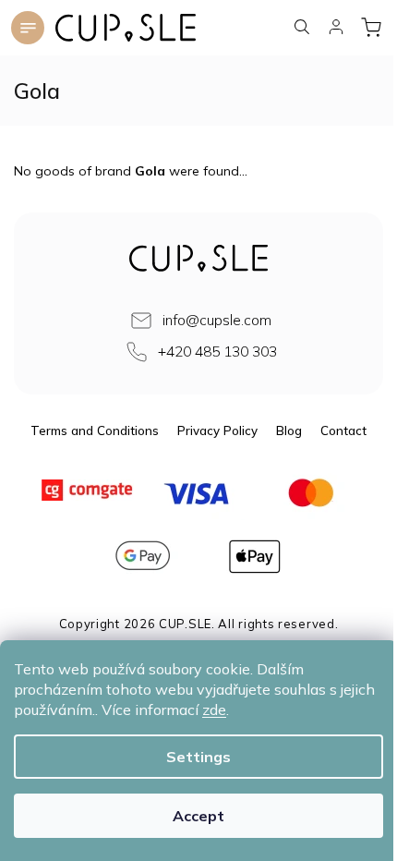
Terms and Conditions (94, 430)
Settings (198, 756)
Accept (198, 815)
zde (214, 709)
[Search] (303, 26)
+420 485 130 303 (217, 351)
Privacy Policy (217, 430)
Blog (289, 430)
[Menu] (27, 27)
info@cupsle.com (216, 320)
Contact (343, 430)
